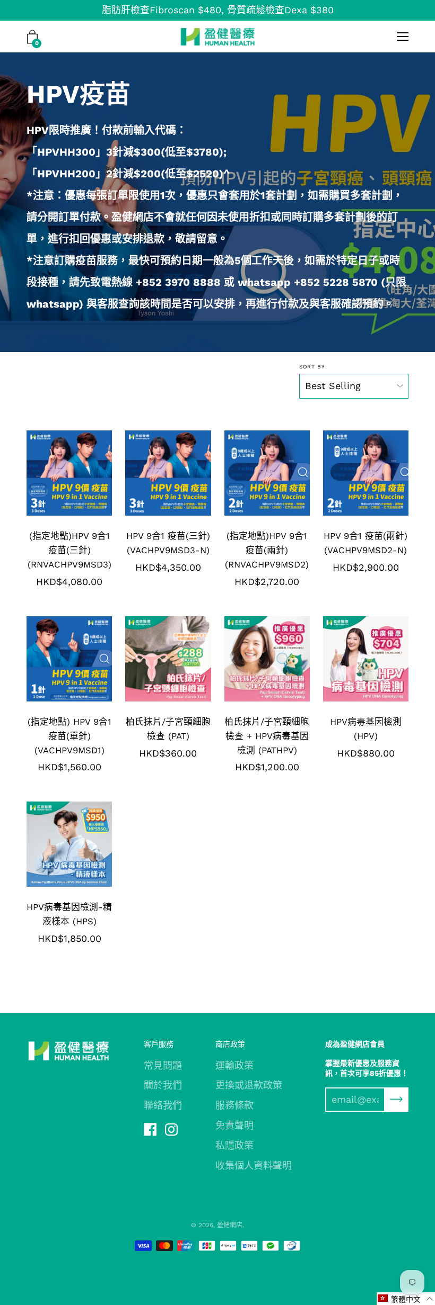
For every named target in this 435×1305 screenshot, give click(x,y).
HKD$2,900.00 (366, 567)
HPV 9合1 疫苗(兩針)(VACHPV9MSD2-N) (365, 542)
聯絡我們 (163, 1105)
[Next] (103, 472)
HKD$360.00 (168, 753)
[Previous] (35, 472)
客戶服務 (158, 1044)
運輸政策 (234, 1065)
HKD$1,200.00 (267, 766)
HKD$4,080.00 (69, 581)
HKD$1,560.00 (69, 766)
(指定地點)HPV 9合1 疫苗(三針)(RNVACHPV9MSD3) (69, 550)
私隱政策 (234, 1145)
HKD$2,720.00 (266, 581)
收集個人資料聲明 (253, 1165)
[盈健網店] (217, 36)
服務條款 (234, 1105)
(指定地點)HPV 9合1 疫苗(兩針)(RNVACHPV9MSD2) (267, 550)
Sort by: (313, 367)
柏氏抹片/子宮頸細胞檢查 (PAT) (168, 728)
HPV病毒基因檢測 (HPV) (366, 728)
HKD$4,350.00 (168, 567)
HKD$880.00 (366, 753)
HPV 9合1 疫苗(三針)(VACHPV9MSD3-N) (168, 542)
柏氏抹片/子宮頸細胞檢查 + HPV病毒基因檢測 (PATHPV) (266, 735)
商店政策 (230, 1044)
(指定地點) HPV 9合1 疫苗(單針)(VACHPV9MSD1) (69, 735)
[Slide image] (267, 658)
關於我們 (163, 1085)
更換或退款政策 (248, 1085)
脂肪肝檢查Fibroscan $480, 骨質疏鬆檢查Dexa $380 (218, 9)
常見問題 (163, 1065)
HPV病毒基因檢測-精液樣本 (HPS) (69, 914)
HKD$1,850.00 (69, 938)
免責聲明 (234, 1125)
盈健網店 (229, 1225)
